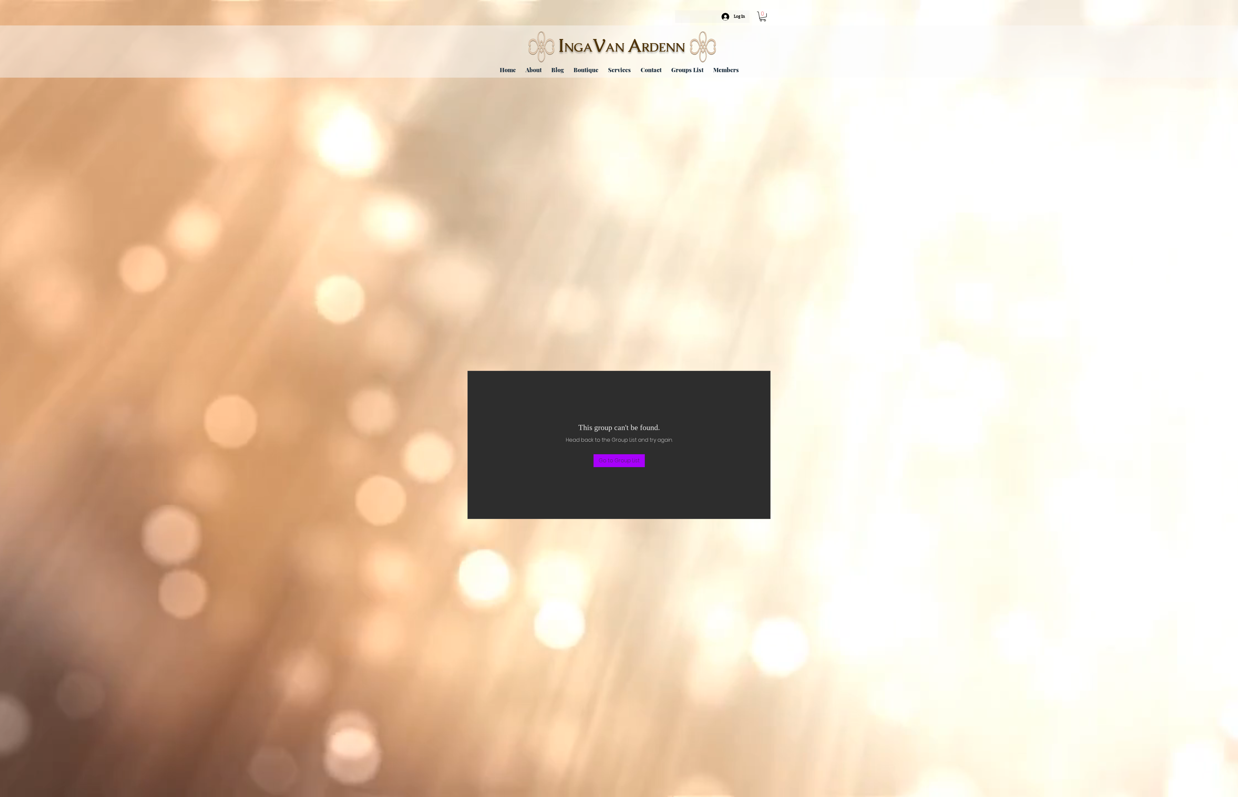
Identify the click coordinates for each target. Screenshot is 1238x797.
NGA (578, 47)
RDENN (663, 47)
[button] (763, 16)
